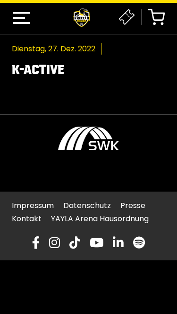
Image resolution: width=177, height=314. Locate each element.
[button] (21, 18)
